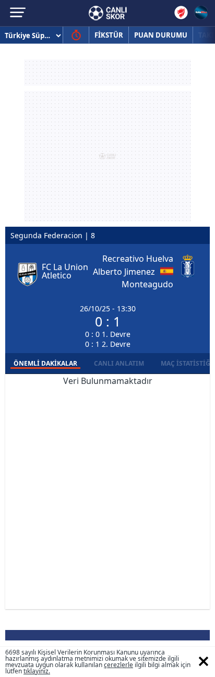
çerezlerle (118, 664)
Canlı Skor (108, 13)
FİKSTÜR (108, 35)
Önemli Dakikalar (45, 363)
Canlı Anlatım (119, 363)
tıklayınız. (36, 671)
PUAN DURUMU (160, 35)
